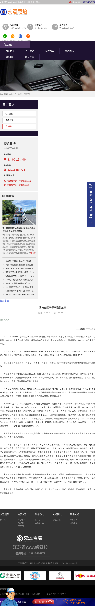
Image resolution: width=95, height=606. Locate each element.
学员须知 (3, 520)
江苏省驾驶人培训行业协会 (54, 594)
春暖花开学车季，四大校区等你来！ (19, 261)
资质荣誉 (9, 120)
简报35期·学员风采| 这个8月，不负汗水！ (20, 276)
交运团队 (69, 51)
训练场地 (10, 57)
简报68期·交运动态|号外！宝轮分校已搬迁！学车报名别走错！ (20, 265)
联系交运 (29, 57)
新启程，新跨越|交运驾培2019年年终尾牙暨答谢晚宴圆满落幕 (20, 295)
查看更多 (33, 253)
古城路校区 (39, 523)
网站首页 (10, 51)
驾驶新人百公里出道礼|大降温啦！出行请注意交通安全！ (20, 272)
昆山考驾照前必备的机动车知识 (17, 283)
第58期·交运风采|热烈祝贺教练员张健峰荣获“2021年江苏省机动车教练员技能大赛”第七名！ (20, 280)
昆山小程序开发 (33, 594)
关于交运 (29, 51)
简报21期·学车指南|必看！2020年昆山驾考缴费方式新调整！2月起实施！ (20, 291)
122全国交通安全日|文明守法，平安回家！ (20, 287)
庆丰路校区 (39, 520)
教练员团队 (57, 520)
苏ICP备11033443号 (69, 563)
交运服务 (7, 44)
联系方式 (73, 520)
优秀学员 (27, 94)
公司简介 (9, 114)
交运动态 (49, 51)
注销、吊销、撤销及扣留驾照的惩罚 (19, 268)
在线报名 (73, 523)
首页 (11, 94)
